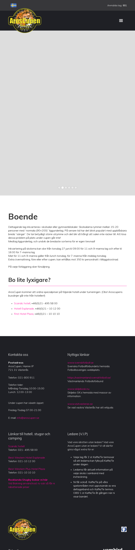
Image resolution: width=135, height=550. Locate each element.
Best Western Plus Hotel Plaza (26, 468)
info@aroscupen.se (28, 417)
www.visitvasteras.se (80, 403)
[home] (24, 20)
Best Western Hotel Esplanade (26, 457)
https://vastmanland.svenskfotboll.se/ (89, 377)
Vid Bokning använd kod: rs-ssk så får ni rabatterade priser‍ (31, 483)
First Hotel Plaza (23, 313)
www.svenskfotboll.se (81, 362)
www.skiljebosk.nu (78, 388)
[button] (121, 20)
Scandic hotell (22, 303)
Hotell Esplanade (24, 308)
